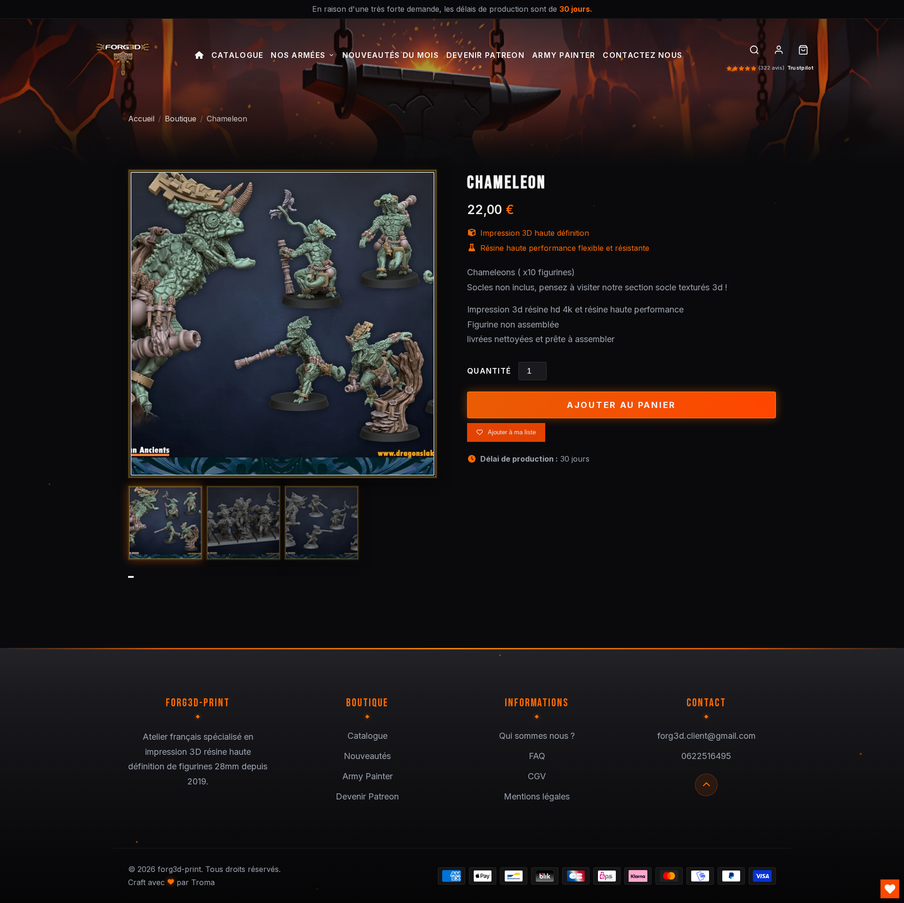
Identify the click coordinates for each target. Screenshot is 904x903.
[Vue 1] (165, 523)
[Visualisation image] (282, 324)
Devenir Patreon (485, 55)
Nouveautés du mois (390, 55)
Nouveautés (367, 756)
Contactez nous (642, 55)
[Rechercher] (754, 50)
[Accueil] (199, 56)
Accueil (141, 118)
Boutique (180, 118)
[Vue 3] (321, 523)
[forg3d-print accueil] (122, 56)
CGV (537, 776)
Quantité (489, 371)
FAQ (537, 756)
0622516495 (706, 756)
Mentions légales (537, 796)
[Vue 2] (243, 523)
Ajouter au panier (621, 405)
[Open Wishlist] (889, 888)
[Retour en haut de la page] (706, 785)
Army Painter (563, 55)
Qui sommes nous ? (537, 736)
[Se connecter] (778, 50)
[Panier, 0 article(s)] (803, 50)
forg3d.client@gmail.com (706, 736)
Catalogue (237, 55)
